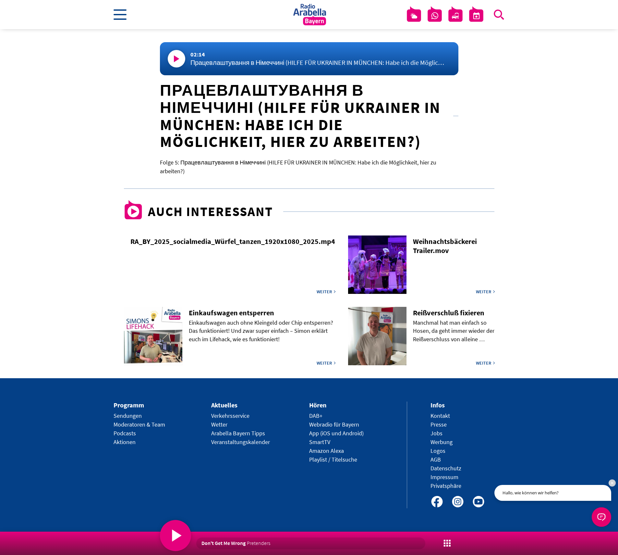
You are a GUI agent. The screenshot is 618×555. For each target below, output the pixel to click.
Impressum (444, 477)
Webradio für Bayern (334, 424)
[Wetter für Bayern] (414, 16)
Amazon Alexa (326, 450)
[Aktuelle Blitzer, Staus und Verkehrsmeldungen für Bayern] (455, 16)
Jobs (436, 433)
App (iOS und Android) (336, 433)
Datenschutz (445, 468)
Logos (437, 450)
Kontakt (440, 415)
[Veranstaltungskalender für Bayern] (476, 16)
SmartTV (319, 442)
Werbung (441, 442)
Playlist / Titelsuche (333, 459)
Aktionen (125, 442)
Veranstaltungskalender (240, 442)
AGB (435, 459)
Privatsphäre (445, 485)
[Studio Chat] (434, 16)
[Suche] (499, 14)
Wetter (219, 424)
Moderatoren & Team (139, 424)
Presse (438, 424)
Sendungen (128, 415)
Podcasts (125, 433)
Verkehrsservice (230, 415)
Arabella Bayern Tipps (238, 433)
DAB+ (315, 415)
